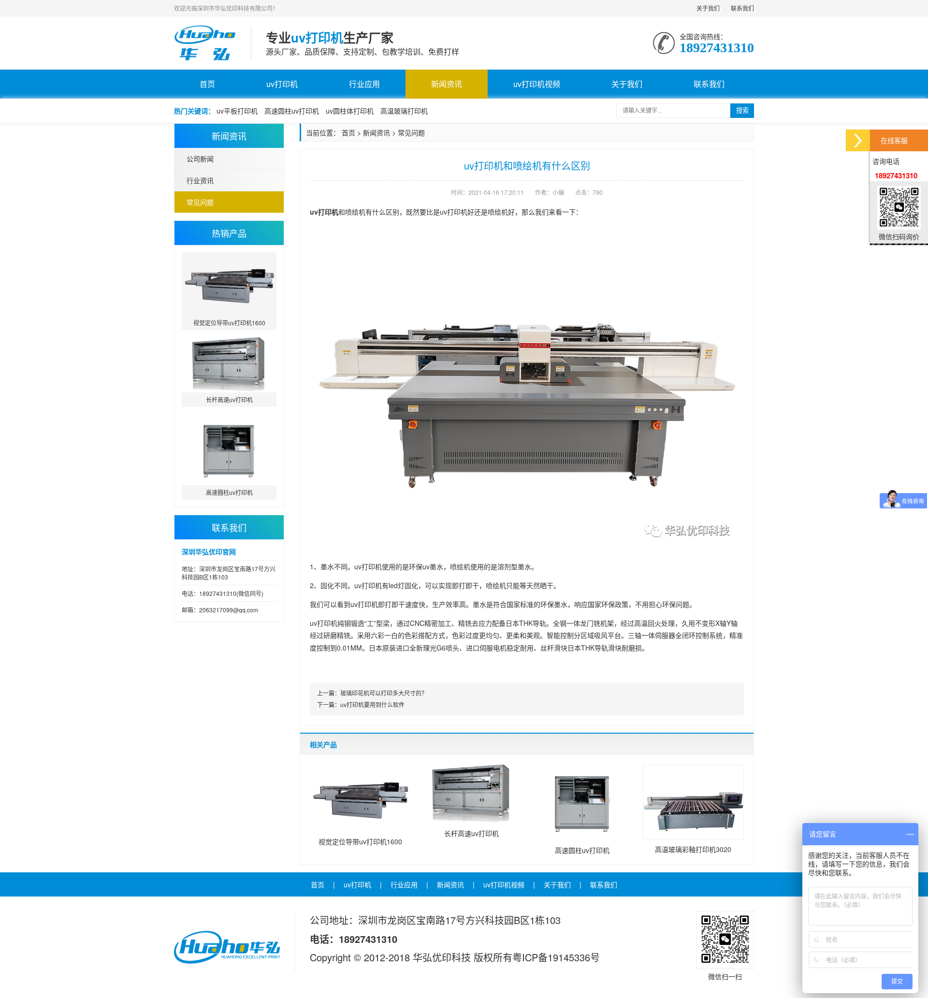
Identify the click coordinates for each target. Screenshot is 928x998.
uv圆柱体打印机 (350, 111)
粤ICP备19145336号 (556, 957)
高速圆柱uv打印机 (291, 111)
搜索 (742, 110)
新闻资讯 (446, 83)
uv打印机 (282, 83)
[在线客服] (858, 140)
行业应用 (364, 83)
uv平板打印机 (237, 111)
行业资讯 (200, 180)
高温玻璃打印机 (404, 111)
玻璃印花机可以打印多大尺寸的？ (383, 693)
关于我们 (708, 8)
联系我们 (742, 8)
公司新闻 (200, 158)
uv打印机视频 (536, 83)
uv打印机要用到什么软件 (372, 704)
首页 (207, 83)
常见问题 (200, 202)
